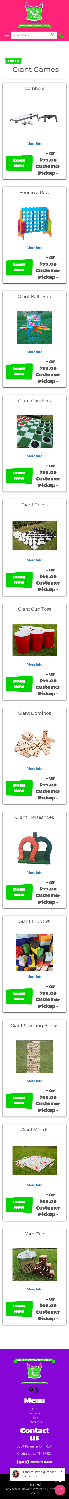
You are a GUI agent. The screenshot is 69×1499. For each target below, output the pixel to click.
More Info (34, 144)
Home (34, 1409)
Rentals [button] (34, 1413)
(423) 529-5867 (34, 1461)
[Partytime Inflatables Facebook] (31, 1390)
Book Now (19, 163)
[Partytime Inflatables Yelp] (37, 1390)
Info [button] (33, 1417)
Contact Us (34, 1421)
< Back (13, 61)
